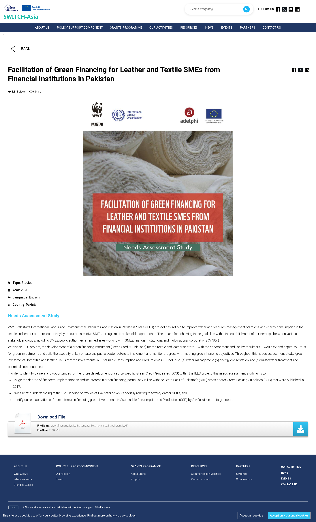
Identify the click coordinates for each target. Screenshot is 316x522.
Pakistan (32, 305)
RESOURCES (189, 27)
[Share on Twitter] (299, 69)
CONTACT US (272, 27)
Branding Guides (23, 484)
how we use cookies (122, 515)
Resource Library (201, 479)
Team (59, 479)
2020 (24, 290)
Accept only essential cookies (289, 515)
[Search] (246, 9)
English (34, 297)
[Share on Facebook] (292, 69)
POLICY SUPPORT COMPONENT (80, 27)
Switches (241, 473)
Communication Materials (206, 473)
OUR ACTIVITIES (161, 27)
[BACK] (13, 48)
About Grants (138, 473)
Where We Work (23, 479)
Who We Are (21, 473)
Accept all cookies (251, 515)
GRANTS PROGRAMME (126, 27)
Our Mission (63, 473)
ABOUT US (42, 27)
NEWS (209, 27)
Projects (136, 479)
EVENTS (227, 27)
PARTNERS (247, 27)
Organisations (244, 479)
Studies (27, 283)
